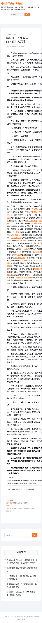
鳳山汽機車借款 (35, 243)
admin (14, 46)
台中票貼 (24, 249)
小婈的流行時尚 (12, 4)
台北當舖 (23, 260)
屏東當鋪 (17, 255)
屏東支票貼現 (16, 238)
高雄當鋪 (10, 206)
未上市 (15, 243)
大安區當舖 (36, 209)
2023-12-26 (11, 34)
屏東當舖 (37, 223)
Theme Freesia (28, 616)
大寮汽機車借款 (19, 258)
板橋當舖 (27, 278)
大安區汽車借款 (31, 212)
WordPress (21, 620)
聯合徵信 (21, 46)
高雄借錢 (17, 235)
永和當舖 (19, 278)
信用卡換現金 (22, 241)
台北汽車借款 (30, 221)
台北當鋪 (15, 232)
